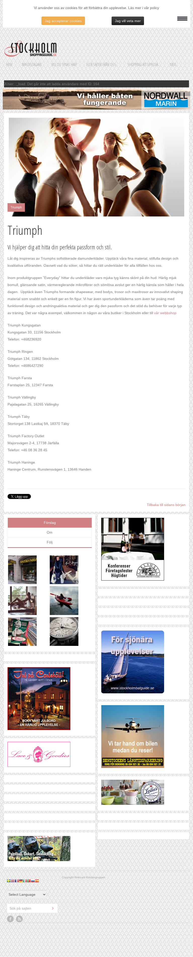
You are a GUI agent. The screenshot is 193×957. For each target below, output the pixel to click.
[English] (13, 881)
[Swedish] (9, 881)
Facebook (10, 919)
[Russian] (33, 881)
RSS (19, 919)
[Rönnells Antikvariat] (29, 570)
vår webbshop (165, 313)
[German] (21, 881)
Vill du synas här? (64, 64)
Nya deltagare (32, 64)
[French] (17, 881)
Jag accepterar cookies (63, 21)
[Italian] (25, 881)
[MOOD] (70, 570)
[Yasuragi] (29, 601)
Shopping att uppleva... (144, 64)
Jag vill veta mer (128, 21)
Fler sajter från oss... (102, 64)
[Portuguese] (29, 881)
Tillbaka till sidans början (166, 505)
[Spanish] (37, 881)
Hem (9, 64)
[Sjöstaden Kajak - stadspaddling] (70, 601)
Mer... (174, 64)
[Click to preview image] (96, 167)
